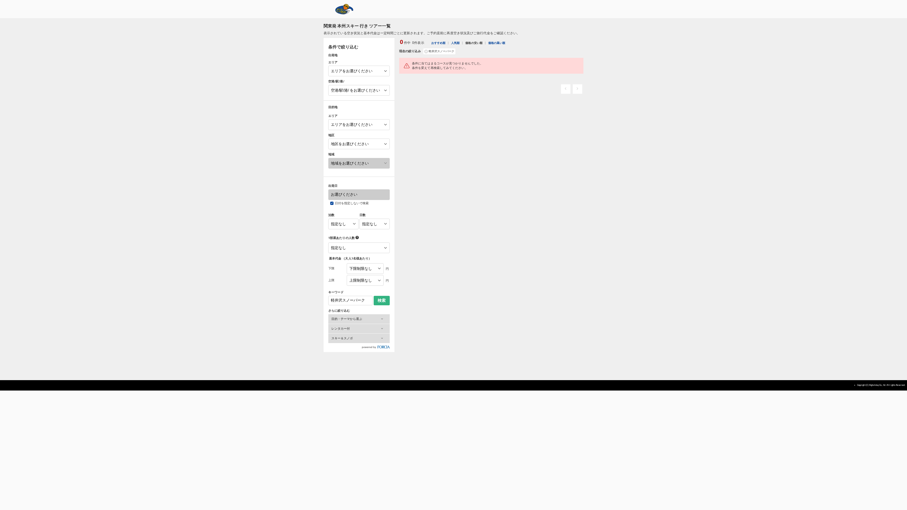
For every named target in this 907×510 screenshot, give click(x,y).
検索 (382, 300)
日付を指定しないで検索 (352, 203)
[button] (359, 319)
